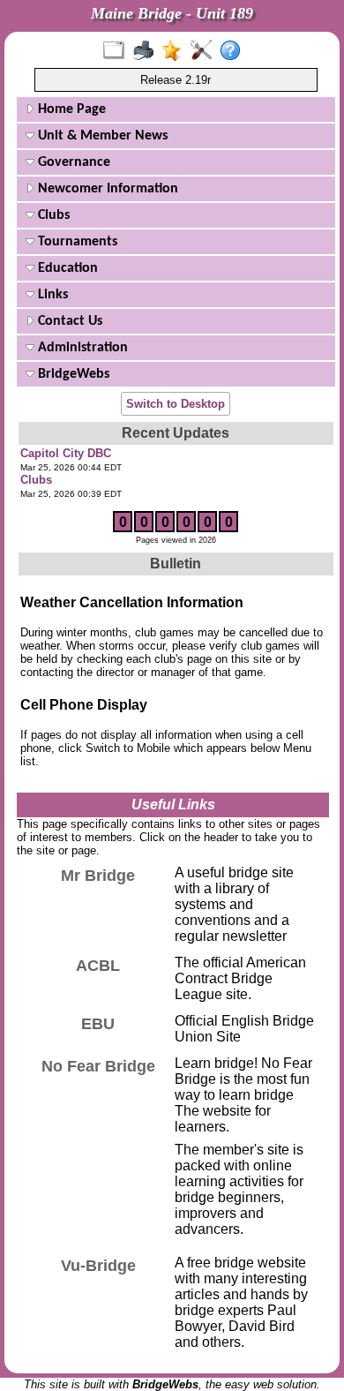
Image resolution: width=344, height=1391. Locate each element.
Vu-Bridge (98, 1265)
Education (66, 268)
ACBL (98, 965)
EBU (98, 1024)
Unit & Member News (101, 136)
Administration (81, 348)
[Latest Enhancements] (176, 51)
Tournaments (75, 242)
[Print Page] (146, 51)
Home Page (70, 109)
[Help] (234, 51)
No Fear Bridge (98, 1066)
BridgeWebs (71, 374)
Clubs (52, 215)
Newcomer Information (106, 189)
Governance (72, 162)
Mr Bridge (98, 875)
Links (51, 295)
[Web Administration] (205, 51)
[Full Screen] (117, 51)
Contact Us (68, 321)
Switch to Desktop (175, 403)
